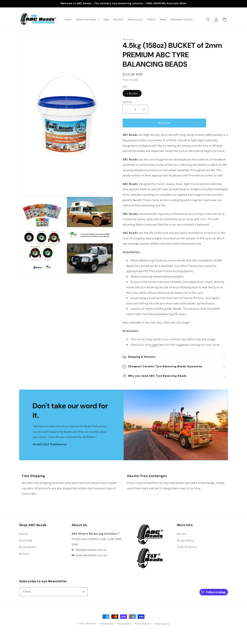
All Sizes (24, 553)
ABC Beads (91, 623)
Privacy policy (124, 623)
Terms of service (143, 623)
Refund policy (107, 623)
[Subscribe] (83, 591)
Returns (181, 534)
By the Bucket (27, 547)
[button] (87, 20)
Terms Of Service (187, 547)
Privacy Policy (185, 540)
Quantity (127, 102)
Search (23, 534)
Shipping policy (162, 623)
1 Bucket (132, 93)
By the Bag (25, 540)
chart (154, 345)
